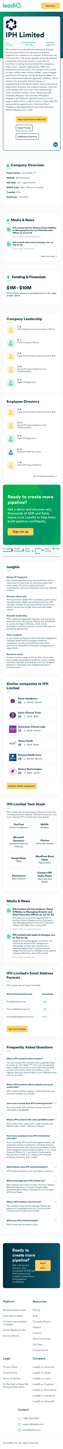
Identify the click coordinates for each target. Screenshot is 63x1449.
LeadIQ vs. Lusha (41, 1378)
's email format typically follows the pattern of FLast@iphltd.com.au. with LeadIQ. (29, 1206)
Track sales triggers (13, 1316)
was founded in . (22, 1223)
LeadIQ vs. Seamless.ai (44, 1390)
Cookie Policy (10, 1373)
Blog (35, 1316)
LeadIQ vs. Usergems (44, 1396)
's (30, 1123)
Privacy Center (40, 1350)
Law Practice (39, 1171)
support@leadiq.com (33, 1424)
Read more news (47, 256)
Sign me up (20, 531)
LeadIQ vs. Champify (43, 1401)
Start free (50, 6)
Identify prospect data (14, 1310)
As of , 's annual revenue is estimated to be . (30, 1106)
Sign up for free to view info (32, 119)
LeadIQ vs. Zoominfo (43, 1367)
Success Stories (11, 1336)
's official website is (31, 1089)
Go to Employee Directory (43, 476)
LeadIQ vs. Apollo (42, 1373)
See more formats (17, 1029)
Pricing (36, 1310)
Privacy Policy (10, 1367)
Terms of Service (11, 1378)
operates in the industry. (30, 1169)
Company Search (42, 1321)
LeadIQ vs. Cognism (43, 1384)
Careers (37, 1333)
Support (37, 1327)
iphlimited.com (43, 1091)
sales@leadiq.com (31, 1430)
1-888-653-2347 (30, 1418)
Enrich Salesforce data (14, 1330)
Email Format (24, 128)
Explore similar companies (21, 786)
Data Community (42, 1339)
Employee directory (27, 136)
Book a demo (43, 1265)
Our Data (37, 1344)
